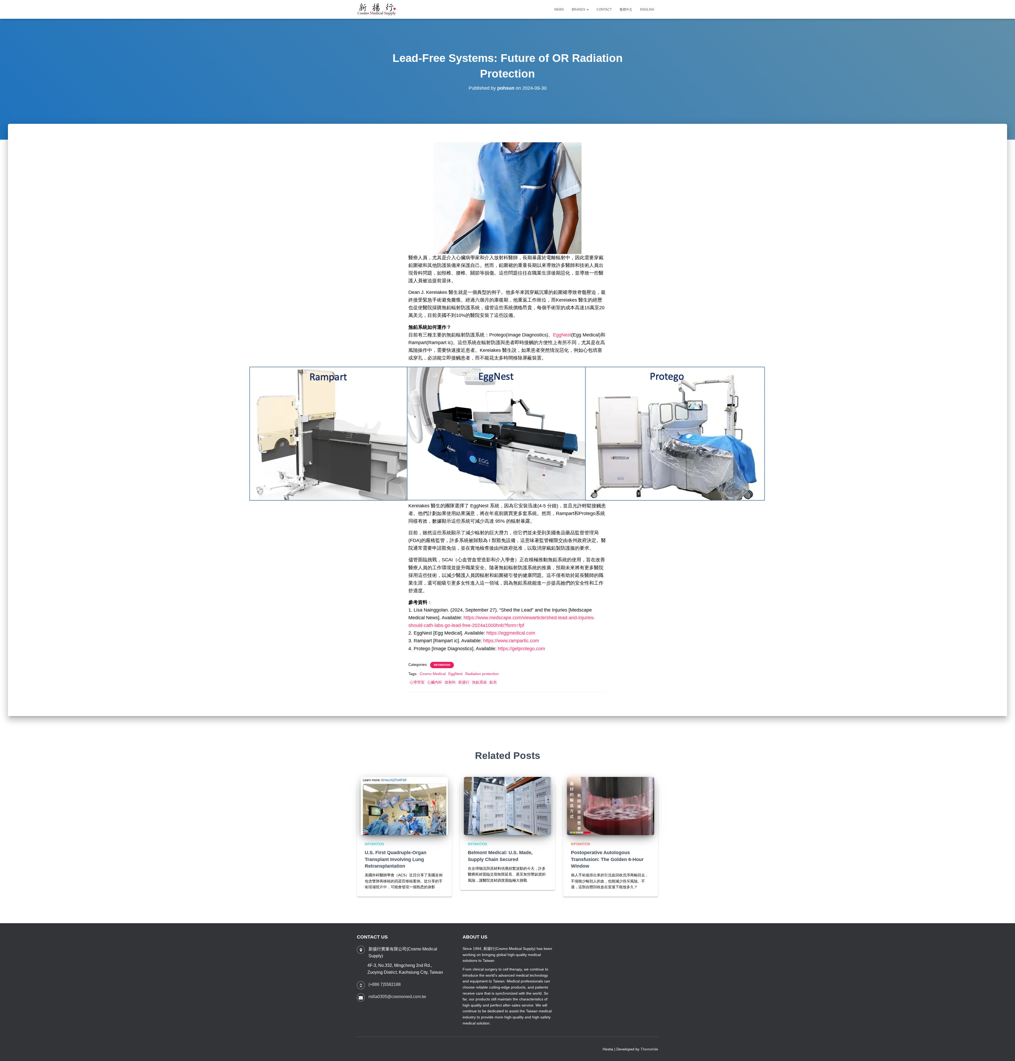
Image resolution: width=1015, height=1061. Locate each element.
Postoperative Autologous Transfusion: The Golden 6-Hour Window (607, 859)
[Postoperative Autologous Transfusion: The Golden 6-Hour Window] (610, 806)
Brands (579, 9)
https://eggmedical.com (510, 633)
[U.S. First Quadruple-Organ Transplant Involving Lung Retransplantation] (404, 806)
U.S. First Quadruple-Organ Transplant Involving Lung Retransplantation (395, 859)
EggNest (562, 335)
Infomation (442, 664)
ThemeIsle (649, 1049)
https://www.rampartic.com (511, 640)
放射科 (450, 682)
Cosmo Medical (433, 674)
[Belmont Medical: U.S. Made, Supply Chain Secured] (507, 806)
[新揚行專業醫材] (377, 9)
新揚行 (463, 682)
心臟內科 (434, 682)
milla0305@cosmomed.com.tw (397, 996)
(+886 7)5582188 (384, 984)
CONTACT (604, 9)
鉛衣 (493, 682)
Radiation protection (482, 674)
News (559, 9)
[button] (587, 9)
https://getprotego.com (521, 648)
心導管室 (417, 682)
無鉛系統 (479, 682)
